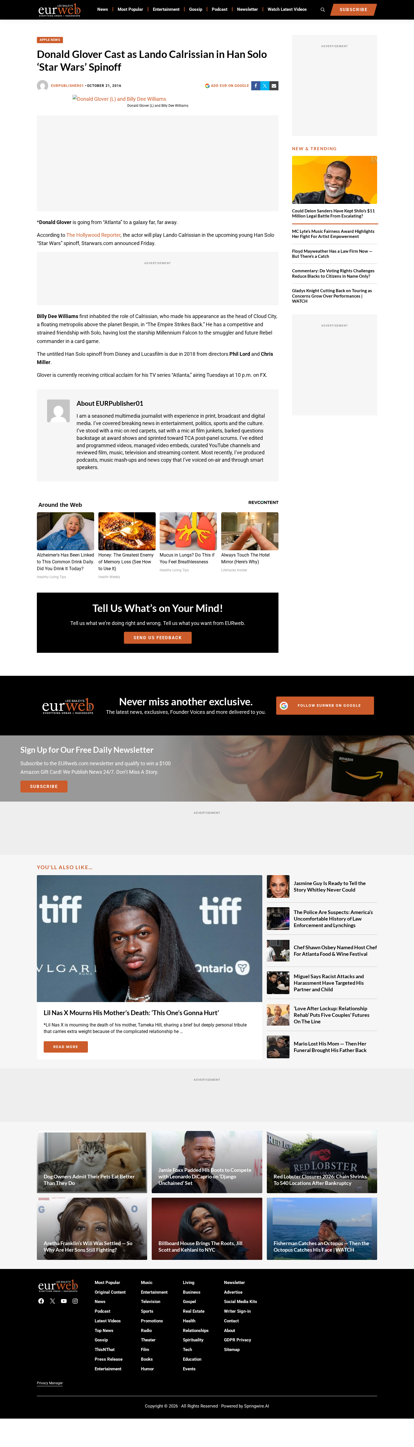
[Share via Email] (273, 85)
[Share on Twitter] (264, 85)
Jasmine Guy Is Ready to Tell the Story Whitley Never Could (330, 886)
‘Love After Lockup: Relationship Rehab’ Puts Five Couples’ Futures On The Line (331, 1014)
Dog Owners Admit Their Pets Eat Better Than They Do (89, 1179)
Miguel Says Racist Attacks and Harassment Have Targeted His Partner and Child (329, 982)
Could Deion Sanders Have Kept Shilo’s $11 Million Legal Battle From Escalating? (333, 213)
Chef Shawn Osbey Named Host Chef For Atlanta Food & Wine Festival (335, 950)
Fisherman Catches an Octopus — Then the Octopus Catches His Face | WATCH (321, 1246)
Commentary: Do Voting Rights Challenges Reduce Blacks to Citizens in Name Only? (333, 273)
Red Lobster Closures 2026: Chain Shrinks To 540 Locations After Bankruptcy (320, 1179)
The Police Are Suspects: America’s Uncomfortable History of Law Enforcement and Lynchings (333, 918)
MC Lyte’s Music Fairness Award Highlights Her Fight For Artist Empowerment (333, 234)
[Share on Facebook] (255, 85)
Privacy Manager (50, 1383)
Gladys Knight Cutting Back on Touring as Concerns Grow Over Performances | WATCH (332, 296)
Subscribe (44, 786)
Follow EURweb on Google (329, 705)
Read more (70, 1048)
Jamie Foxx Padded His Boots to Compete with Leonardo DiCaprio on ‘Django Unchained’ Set (205, 1176)
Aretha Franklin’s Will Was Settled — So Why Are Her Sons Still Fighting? (88, 1246)
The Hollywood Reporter (93, 235)
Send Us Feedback (158, 637)
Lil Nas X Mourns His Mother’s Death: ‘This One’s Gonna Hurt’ (131, 1013)
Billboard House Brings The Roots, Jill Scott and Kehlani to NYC (200, 1246)
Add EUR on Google (230, 86)
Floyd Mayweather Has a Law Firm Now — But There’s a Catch (332, 254)
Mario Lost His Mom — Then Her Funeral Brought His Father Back (330, 1046)
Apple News (50, 40)
